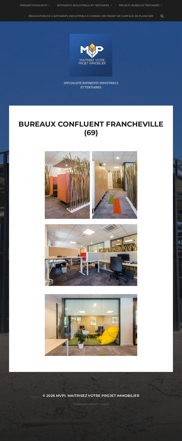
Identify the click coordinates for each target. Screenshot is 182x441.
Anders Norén (99, 404)
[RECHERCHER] (162, 16)
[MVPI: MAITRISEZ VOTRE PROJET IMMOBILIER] (91, 55)
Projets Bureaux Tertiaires (139, 5)
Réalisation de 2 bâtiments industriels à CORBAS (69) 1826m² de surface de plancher (91, 16)
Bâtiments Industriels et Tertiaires (83, 5)
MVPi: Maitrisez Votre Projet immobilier (97, 396)
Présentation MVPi (33, 5)
